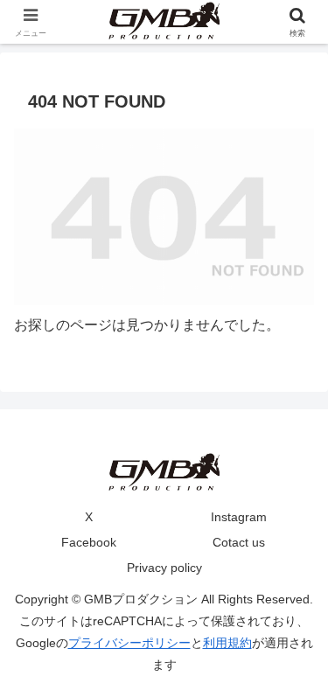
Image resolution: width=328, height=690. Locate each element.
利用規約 (227, 643)
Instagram (239, 517)
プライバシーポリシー (129, 643)
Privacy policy (164, 568)
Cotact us (239, 542)
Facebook (88, 542)
